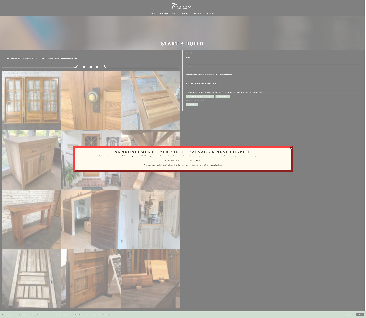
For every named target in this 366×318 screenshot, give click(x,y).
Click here (185, 160)
